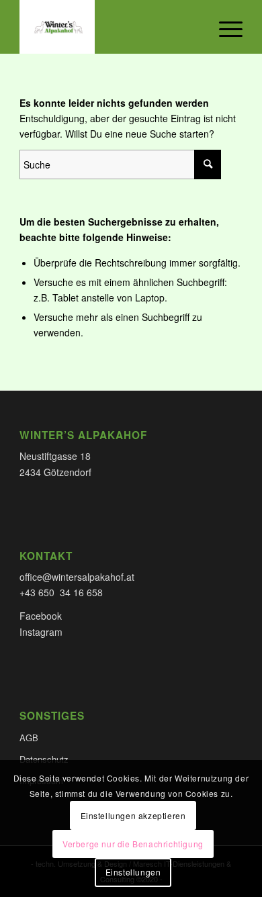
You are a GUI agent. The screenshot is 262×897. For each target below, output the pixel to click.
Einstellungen (133, 872)
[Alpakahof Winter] (108, 27)
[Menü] (224, 27)
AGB (28, 737)
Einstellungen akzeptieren (133, 815)
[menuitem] (224, 27)
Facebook (40, 615)
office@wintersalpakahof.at (76, 576)
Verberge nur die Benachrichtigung (133, 843)
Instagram (40, 632)
